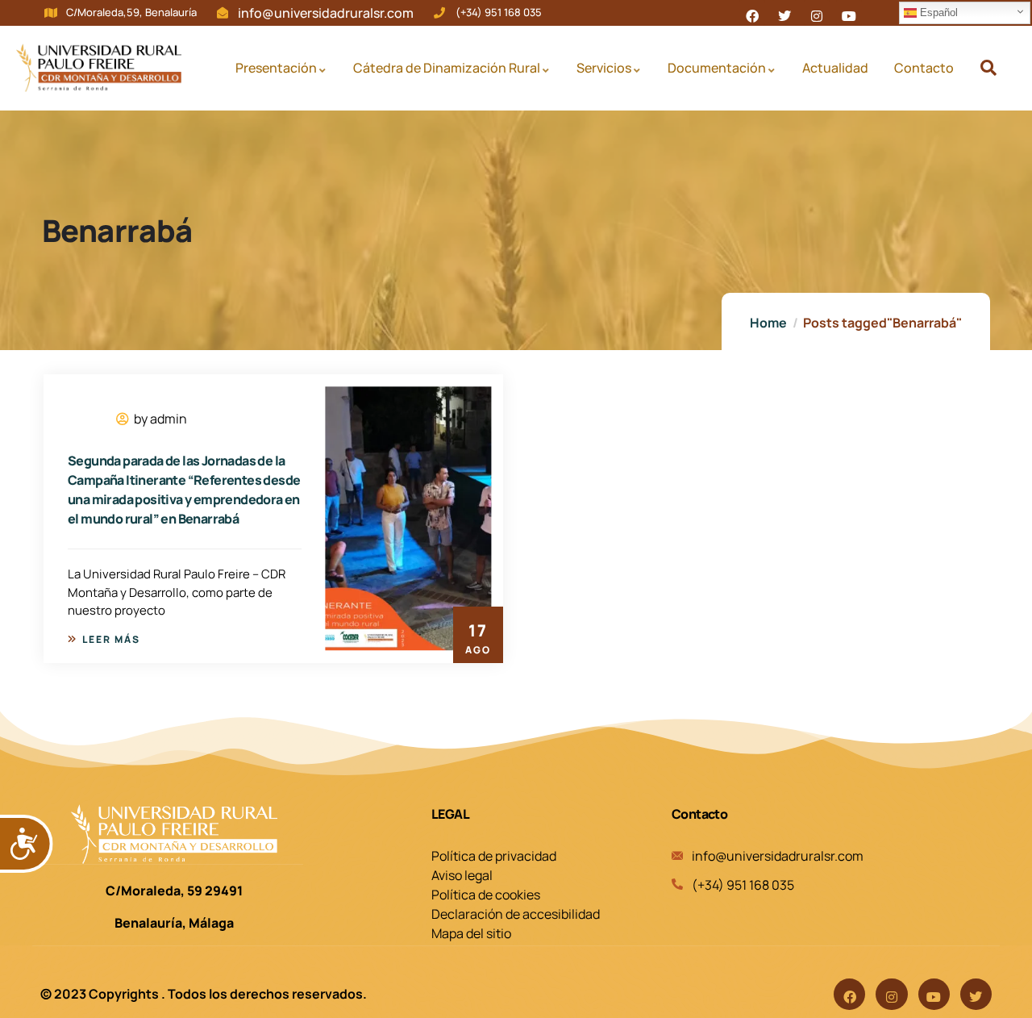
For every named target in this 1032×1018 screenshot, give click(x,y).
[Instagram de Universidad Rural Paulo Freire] (817, 13)
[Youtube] (934, 994)
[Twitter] (976, 994)
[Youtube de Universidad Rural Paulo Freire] (849, 13)
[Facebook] (849, 994)
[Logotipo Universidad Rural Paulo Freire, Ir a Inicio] (98, 67)
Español (937, 12)
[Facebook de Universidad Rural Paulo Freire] (752, 13)
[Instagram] (891, 994)
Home (768, 323)
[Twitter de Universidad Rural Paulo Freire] (784, 13)
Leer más (111, 639)
